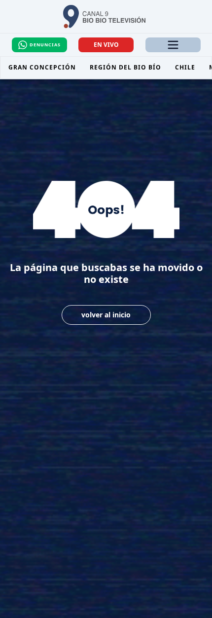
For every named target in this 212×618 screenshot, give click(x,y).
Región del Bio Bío (125, 67)
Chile (185, 67)
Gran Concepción (42, 67)
